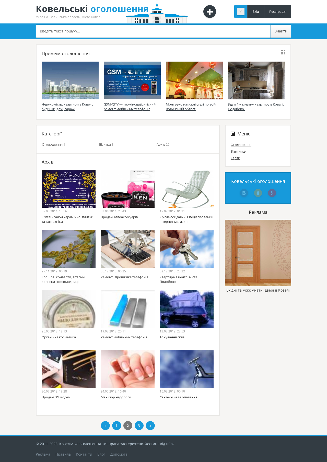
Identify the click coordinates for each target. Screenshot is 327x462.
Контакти (84, 454)
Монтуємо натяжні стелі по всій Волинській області (191, 106)
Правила (63, 454)
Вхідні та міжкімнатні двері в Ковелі (258, 290)
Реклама (43, 454)
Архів (161, 144)
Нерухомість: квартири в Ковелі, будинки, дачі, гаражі (67, 106)
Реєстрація (277, 11)
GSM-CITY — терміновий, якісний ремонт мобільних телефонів (130, 106)
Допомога (118, 454)
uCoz (170, 443)
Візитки (105, 144)
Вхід (255, 11)
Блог (101, 454)
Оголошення (52, 144)
